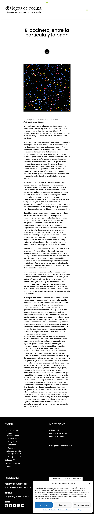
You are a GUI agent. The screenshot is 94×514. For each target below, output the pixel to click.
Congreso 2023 (14, 453)
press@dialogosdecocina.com (18, 487)
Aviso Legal (78, 510)
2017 (35, 120)
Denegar (63, 505)
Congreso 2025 (12, 436)
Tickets (8, 466)
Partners (11, 448)
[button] (89, 483)
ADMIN (55, 120)
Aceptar (43, 505)
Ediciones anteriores (14, 451)
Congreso (9, 433)
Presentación (13, 438)
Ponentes (12, 445)
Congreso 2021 (14, 457)
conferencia (43, 248)
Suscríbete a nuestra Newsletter (66, 479)
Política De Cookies (50, 510)
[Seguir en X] (18, 505)
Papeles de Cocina (12, 463)
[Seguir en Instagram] (6, 505)
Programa (12, 441)
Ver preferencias (81, 505)
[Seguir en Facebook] (10, 505)
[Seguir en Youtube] (22, 505)
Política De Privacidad (65, 510)
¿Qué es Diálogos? (12, 430)
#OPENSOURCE (43, 120)
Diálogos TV (10, 460)
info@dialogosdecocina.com (17, 496)
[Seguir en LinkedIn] (14, 505)
